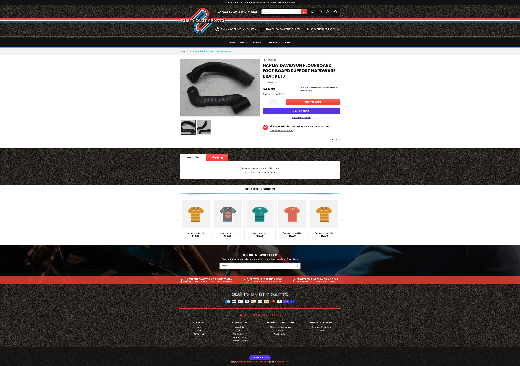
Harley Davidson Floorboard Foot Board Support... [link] (211, 51)
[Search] (304, 11)
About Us (239, 327)
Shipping (266, 94)
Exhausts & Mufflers (321, 327)
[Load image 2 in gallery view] (204, 127)
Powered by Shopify (260, 362)
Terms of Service (240, 340)
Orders (199, 330)
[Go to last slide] (178, 219)
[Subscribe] (297, 265)
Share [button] (337, 139)
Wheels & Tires (280, 334)
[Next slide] (342, 219)
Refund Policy (239, 337)
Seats (280, 330)
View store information (281, 130)
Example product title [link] (195, 233)
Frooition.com (283, 362)
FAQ (239, 330)
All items (321, 330)
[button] (335, 11)
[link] (207, 280)
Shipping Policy (240, 334)
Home (183, 51)
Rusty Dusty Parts (244, 362)
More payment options (301, 117)
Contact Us (198, 334)
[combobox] (284, 11)
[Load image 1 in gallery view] (188, 127)
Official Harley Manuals (280, 327)
